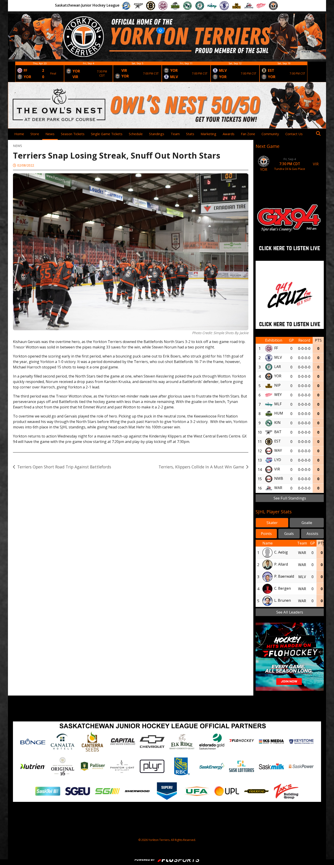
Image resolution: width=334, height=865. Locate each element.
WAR (278, 487)
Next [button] (311, 72)
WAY (278, 450)
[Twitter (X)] (310, 134)
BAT (278, 432)
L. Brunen (282, 600)
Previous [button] (11, 72)
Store (34, 134)
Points (266, 533)
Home (19, 134)
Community (270, 134)
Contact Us (294, 134)
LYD (277, 459)
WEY (278, 394)
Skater (272, 522)
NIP (277, 385)
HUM (278, 413)
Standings (156, 134)
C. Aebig (281, 552)
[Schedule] (320, 71)
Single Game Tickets (106, 134)
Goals (289, 533)
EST (277, 441)
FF (276, 348)
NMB (278, 478)
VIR (277, 469)
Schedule (136, 134)
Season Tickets (73, 134)
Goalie (307, 522)
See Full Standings (290, 498)
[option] (39, 72)
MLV (278, 357)
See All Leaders (289, 612)
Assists (312, 533)
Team (175, 134)
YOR (277, 376)
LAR (277, 366)
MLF (278, 404)
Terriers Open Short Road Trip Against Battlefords (64, 467)
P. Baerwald (284, 576)
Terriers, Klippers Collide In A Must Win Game (201, 467)
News (50, 134)
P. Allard (281, 564)
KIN (277, 422)
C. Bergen (282, 588)
